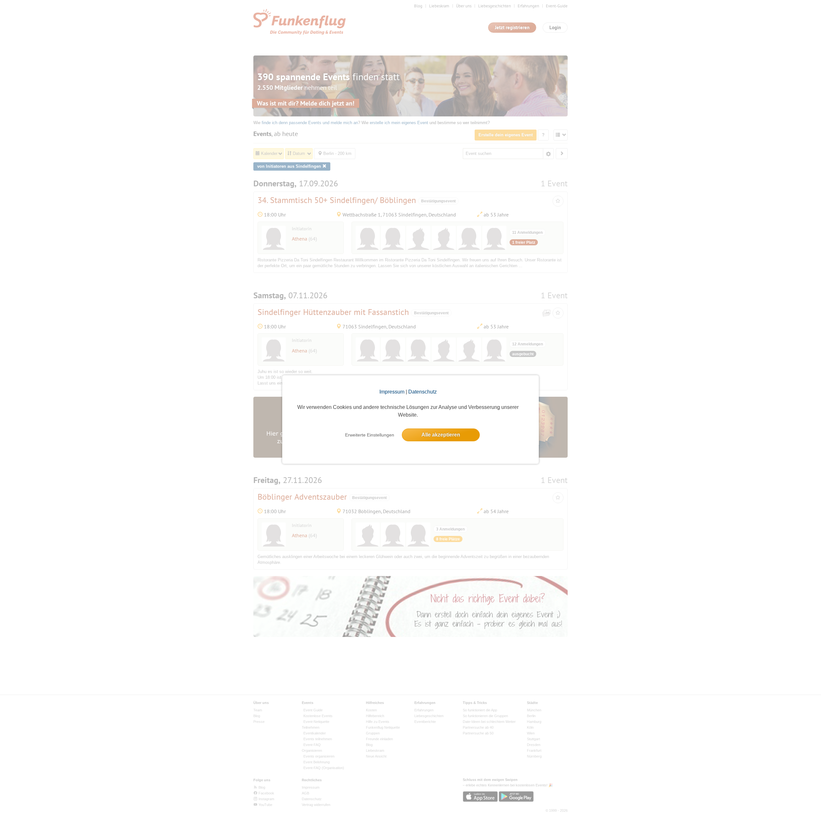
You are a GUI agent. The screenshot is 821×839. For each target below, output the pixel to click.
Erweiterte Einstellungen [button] (369, 434)
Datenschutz (422, 391)
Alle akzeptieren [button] (440, 434)
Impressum (391, 391)
